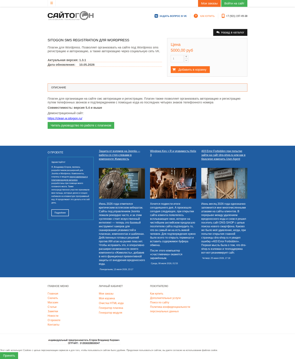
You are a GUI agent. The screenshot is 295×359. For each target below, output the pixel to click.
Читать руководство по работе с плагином (81, 125)
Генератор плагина (111, 307)
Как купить (156, 293)
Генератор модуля (110, 312)
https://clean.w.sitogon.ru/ (65, 118)
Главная (53, 293)
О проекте (54, 320)
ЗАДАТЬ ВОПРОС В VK (173, 16)
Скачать (53, 298)
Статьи (52, 306)
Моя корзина (107, 298)
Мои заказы (209, 3)
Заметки (53, 311)
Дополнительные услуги (165, 298)
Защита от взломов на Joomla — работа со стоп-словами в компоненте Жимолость (119, 155)
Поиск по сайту (159, 302)
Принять (9, 355)
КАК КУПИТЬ (207, 16)
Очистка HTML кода (111, 303)
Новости (53, 315)
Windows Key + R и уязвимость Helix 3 (173, 153)
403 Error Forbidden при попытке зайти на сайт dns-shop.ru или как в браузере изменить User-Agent (223, 155)
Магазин (53, 302)
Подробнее (60, 212)
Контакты (53, 324)
